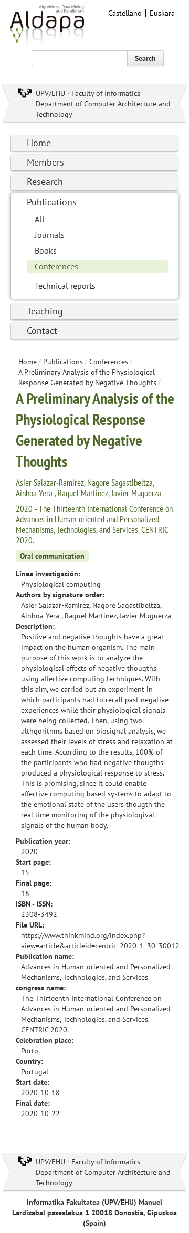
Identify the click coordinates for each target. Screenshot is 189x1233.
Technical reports (65, 285)
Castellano (125, 13)
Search (145, 58)
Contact (42, 330)
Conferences (56, 266)
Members (45, 162)
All (40, 219)
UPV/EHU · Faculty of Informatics (88, 93)
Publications (52, 202)
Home (39, 143)
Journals (50, 235)
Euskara (162, 13)
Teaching (45, 311)
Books (46, 250)
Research (45, 182)
